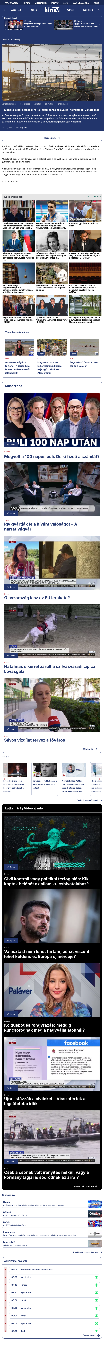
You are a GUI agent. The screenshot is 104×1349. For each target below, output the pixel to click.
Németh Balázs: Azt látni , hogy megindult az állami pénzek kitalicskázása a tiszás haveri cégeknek (73, 786)
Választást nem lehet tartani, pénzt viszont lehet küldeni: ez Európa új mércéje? (46, 954)
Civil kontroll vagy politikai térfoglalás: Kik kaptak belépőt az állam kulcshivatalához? (46, 881)
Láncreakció (9, 1242)
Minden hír (88, 749)
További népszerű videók (87, 800)
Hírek (7, 358)
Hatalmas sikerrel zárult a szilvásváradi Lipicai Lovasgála (50, 669)
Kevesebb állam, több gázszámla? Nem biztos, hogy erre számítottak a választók (13, 786)
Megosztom (50, 138)
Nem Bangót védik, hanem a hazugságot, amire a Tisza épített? (45, 784)
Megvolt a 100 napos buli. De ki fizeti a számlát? (38, 25)
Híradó (6, 1202)
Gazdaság (15, 40)
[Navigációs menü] (4, 9)
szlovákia (49, 104)
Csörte (7, 452)
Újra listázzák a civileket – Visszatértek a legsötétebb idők (44, 1101)
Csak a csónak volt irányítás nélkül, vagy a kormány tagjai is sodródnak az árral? (46, 1175)
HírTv (4, 40)
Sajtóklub (8, 520)
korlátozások (62, 104)
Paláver (7, 1021)
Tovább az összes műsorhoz (85, 1252)
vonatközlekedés (9, 104)
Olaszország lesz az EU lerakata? (37, 597)
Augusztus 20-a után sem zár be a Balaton (84, 364)
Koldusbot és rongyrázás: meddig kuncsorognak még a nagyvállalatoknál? (44, 1028)
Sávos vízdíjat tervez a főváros (34, 740)
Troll (23, 1331)
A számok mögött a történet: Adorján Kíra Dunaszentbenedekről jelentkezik (17, 367)
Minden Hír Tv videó (84, 1186)
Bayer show (9, 1232)
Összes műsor (89, 1335)
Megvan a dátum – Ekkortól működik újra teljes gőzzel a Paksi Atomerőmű (49, 367)
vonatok (37, 104)
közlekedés (25, 104)
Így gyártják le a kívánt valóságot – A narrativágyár (86, 25)
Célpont (7, 1212)
